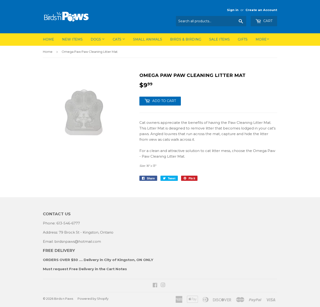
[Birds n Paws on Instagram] (163, 285)
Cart (267, 21)
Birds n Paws (63, 298)
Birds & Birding (185, 39)
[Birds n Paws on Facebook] (155, 285)
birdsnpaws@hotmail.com (77, 241)
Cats (117, 39)
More (261, 39)
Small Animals (147, 39)
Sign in (232, 10)
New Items (72, 39)
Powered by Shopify (93, 298)
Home (48, 39)
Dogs (96, 39)
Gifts (243, 39)
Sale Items (219, 39)
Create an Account (261, 10)
